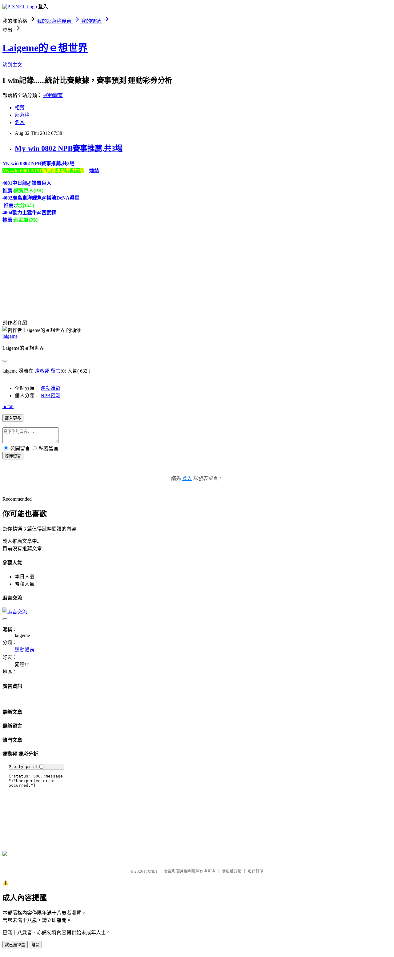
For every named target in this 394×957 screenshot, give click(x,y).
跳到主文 (12, 64)
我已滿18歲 (15, 945)
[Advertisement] (48, 266)
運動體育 (53, 95)
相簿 (20, 107)
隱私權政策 (232, 871)
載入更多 (13, 418)
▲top (8, 406)
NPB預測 (50, 395)
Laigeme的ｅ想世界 (45, 47)
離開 (35, 945)
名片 (20, 122)
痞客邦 (42, 371)
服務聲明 (255, 871)
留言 (56, 371)
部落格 (22, 115)
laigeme (10, 336)
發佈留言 (13, 456)
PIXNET (151, 871)
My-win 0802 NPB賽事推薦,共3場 (69, 148)
